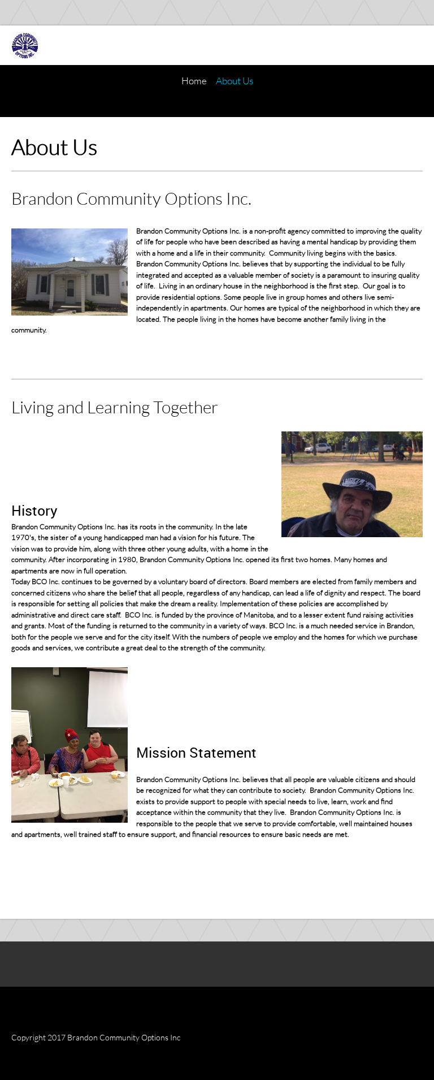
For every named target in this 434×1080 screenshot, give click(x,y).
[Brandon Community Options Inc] (25, 45)
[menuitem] (194, 81)
